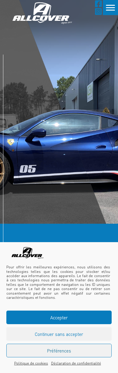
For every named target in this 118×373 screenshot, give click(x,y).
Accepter (59, 317)
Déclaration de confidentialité (76, 363)
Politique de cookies (31, 363)
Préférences (59, 350)
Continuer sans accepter (59, 334)
